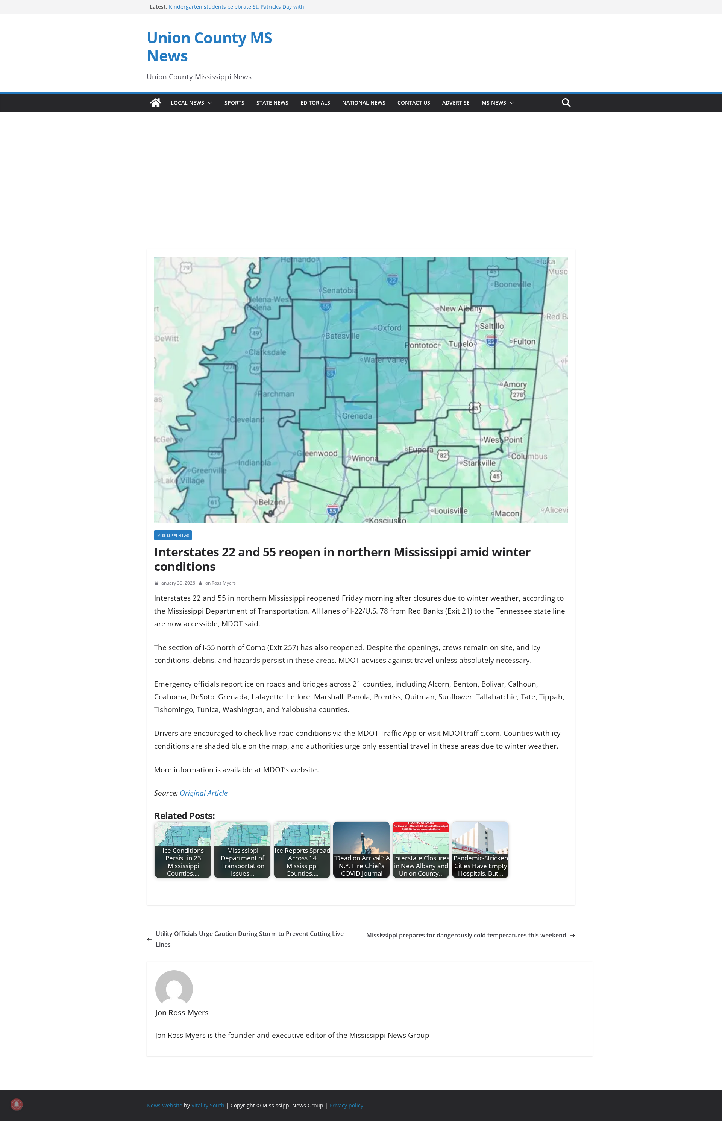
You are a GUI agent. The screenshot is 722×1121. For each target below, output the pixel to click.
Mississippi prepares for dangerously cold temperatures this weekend (466, 935)
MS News (494, 102)
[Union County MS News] (156, 103)
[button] (208, 102)
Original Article (204, 793)
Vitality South (207, 1105)
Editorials (315, 102)
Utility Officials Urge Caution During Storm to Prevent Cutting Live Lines (250, 939)
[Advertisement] (361, 170)
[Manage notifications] (17, 1104)
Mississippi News (173, 535)
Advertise (456, 102)
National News (363, 102)
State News (272, 102)
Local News (187, 102)
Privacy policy (346, 1105)
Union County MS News (209, 46)
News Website (164, 1105)
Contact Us (413, 102)
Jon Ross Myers (220, 583)
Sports (234, 102)
